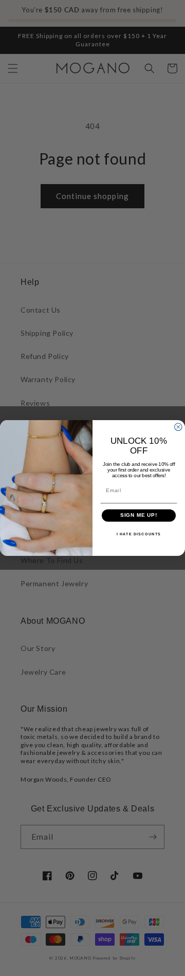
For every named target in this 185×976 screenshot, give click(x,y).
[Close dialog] (178, 426)
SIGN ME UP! (139, 515)
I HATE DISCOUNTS (139, 534)
